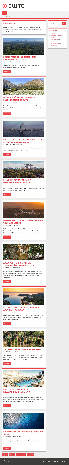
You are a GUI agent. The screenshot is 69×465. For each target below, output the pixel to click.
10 (24, 454)
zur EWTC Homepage (8, 16)
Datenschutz (63, 461)
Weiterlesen (7, 71)
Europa (10, 13)
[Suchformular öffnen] (66, 13)
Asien (47, 13)
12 (28, 454)
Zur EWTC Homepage (46, 461)
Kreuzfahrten (23, 394)
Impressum (55, 461)
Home (4, 13)
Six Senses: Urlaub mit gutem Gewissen (22, 349)
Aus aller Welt (56, 13)
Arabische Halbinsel (32, 13)
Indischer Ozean (19, 13)
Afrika (42, 13)
